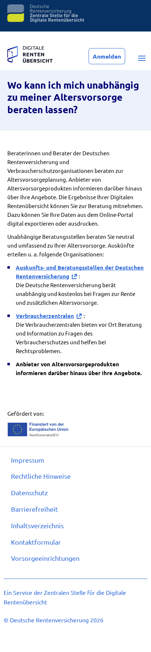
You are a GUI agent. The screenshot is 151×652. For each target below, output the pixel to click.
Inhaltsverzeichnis (37, 525)
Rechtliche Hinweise (41, 476)
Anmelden (107, 56)
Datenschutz (29, 492)
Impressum (27, 460)
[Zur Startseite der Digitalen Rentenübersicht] (30, 52)
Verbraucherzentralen (45, 315)
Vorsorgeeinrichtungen (45, 558)
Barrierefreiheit (34, 509)
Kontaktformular (36, 542)
